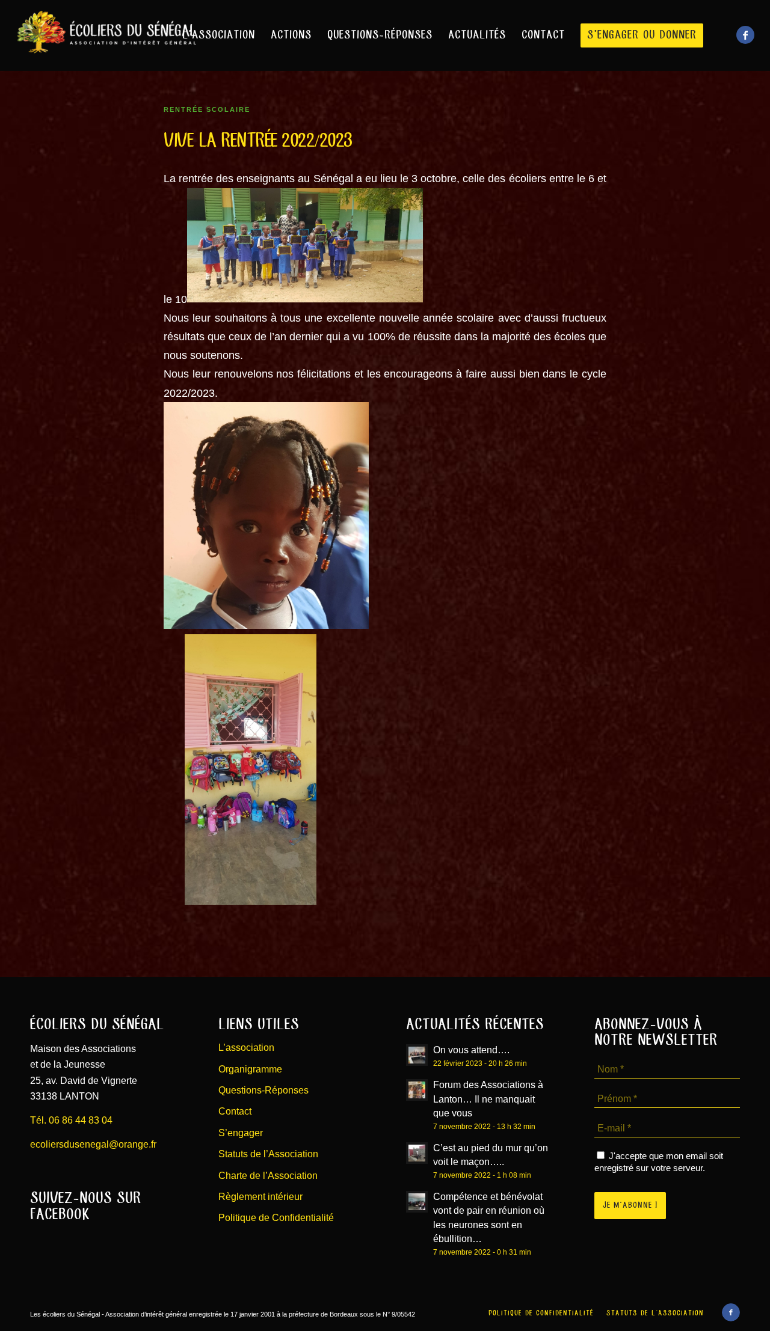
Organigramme (250, 1069)
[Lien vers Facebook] (745, 35)
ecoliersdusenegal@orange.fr (93, 1144)
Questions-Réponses (263, 1090)
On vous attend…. (471, 1050)
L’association (246, 1047)
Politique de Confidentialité (276, 1218)
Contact (234, 1111)
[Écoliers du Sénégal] (106, 35)
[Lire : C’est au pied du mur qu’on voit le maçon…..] (417, 1153)
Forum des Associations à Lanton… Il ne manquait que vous (488, 1099)
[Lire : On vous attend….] (417, 1055)
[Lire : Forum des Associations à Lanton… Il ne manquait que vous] (417, 1090)
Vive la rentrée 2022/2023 (258, 141)
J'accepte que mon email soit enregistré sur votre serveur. (658, 1162)
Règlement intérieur (260, 1197)
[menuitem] (218, 35)
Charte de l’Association (268, 1175)
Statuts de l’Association (268, 1154)
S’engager (240, 1133)
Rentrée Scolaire (207, 109)
